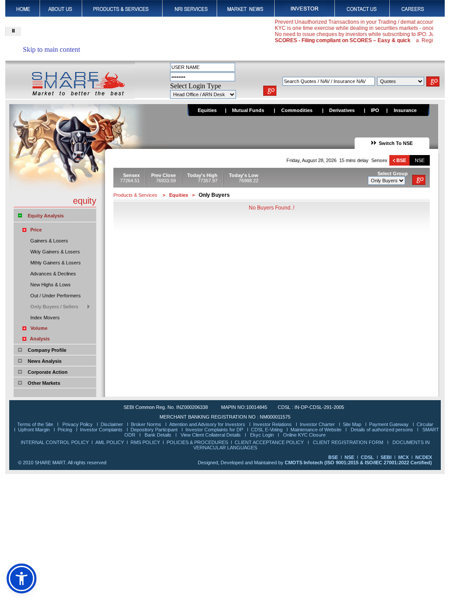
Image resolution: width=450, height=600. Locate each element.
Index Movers (45, 317)
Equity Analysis (46, 215)
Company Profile (47, 350)
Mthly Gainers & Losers (55, 262)
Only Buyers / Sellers (54, 306)
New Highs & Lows (50, 284)
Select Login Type (195, 86)
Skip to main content (51, 49)
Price (36, 229)
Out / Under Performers (55, 295)
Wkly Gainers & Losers (55, 251)
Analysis (40, 338)
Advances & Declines (53, 273)
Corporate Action (48, 372)
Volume (38, 328)
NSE (420, 160)
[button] (21, 578)
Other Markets (44, 383)
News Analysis (45, 361)
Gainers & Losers (49, 240)
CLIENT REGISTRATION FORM (349, 442)
